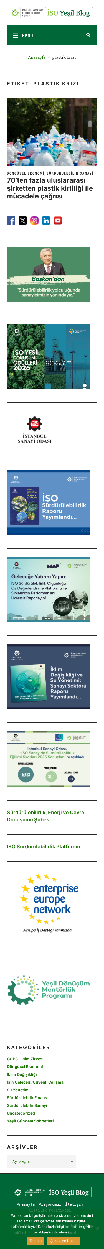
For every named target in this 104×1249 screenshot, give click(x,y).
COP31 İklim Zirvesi (25, 1058)
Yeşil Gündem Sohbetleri (30, 1120)
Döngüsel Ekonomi (25, 173)
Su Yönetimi (18, 1089)
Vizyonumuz (50, 1204)
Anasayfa (36, 57)
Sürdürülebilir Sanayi (70, 173)
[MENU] (14, 35)
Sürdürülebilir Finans (27, 1097)
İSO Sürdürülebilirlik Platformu (43, 846)
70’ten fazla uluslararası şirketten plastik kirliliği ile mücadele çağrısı (50, 188)
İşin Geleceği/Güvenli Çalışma (35, 1082)
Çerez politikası (63, 1240)
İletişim (74, 1204)
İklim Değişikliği (22, 1074)
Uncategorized (21, 1113)
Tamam (35, 1240)
